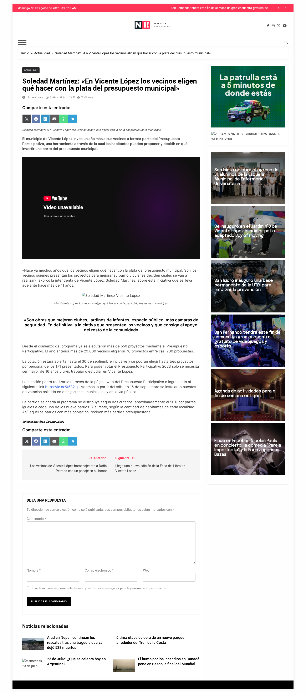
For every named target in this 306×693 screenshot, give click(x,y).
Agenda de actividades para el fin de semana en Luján (245, 393)
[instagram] (273, 25)
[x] (279, 25)
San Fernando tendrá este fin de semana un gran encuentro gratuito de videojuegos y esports (219, 8)
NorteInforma (35, 97)
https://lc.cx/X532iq (61, 387)
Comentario (36, 519)
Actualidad (31, 70)
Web (146, 570)
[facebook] (268, 25)
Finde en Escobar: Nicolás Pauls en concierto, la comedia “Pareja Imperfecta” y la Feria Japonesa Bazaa (247, 448)
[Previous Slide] (279, 8)
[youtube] (285, 25)
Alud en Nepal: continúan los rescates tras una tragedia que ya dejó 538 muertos (74, 643)
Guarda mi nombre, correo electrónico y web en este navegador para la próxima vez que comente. (99, 588)
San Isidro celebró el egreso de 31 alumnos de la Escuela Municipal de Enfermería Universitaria (246, 177)
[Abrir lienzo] (22, 42)
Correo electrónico (99, 570)
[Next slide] (285, 8)
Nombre (34, 570)
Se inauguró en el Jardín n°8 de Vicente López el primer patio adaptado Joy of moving (245, 231)
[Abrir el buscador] (286, 42)
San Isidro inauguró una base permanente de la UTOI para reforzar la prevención (243, 285)
